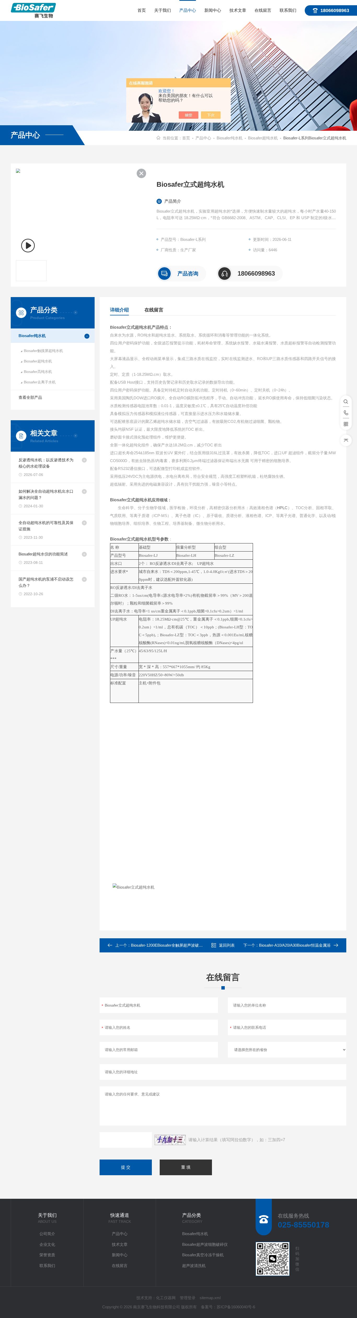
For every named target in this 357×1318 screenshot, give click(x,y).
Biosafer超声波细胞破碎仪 (205, 1244)
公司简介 (47, 1233)
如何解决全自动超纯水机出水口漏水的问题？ (46, 494)
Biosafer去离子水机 (40, 382)
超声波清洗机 (194, 1265)
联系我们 (288, 10)
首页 (141, 10)
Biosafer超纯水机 (263, 138)
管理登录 (187, 1298)
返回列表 (227, 945)
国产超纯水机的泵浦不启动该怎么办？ (46, 582)
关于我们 (162, 10)
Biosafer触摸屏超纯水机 (43, 351)
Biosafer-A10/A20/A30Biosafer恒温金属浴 (295, 945)
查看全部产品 (30, 397)
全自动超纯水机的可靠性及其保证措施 (46, 525)
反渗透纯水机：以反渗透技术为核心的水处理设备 (46, 463)
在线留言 (263, 10)
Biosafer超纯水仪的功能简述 (43, 554)
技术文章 (237, 10)
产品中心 (187, 10)
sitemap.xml (210, 1298)
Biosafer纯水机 (230, 138)
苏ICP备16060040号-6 (236, 1307)
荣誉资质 (47, 1255)
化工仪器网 (166, 1298)
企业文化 (47, 1244)
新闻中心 (212, 10)
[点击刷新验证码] (170, 1140)
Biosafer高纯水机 (38, 372)
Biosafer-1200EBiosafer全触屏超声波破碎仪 (169, 945)
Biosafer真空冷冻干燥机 (203, 1255)
